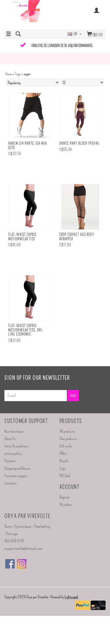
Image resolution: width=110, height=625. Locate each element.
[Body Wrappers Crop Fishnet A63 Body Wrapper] (80, 207)
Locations (10, 483)
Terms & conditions (16, 446)
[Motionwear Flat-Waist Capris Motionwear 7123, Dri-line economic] (29, 298)
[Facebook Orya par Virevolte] (10, 564)
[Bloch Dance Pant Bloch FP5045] (80, 116)
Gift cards (66, 446)
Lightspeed (71, 596)
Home (8, 73)
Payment (10, 460)
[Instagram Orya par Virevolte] (21, 564)
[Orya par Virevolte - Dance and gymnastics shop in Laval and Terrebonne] (30, 14)
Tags (18, 73)
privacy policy (13, 453)
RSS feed (65, 475)
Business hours (14, 431)
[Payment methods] (83, 604)
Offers (63, 453)
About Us (10, 438)
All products (67, 431)
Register (65, 497)
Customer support (15, 475)
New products (68, 438)
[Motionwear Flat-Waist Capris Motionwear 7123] (29, 207)
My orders (66, 504)
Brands (64, 460)
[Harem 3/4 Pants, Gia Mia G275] (29, 116)
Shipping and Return (17, 468)
